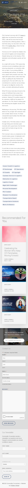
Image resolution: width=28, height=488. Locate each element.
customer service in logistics (12, 175)
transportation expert (10, 198)
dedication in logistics (10, 179)
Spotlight (14, 10)
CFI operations (19, 169)
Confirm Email (6, 384)
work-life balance (8, 204)
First (4, 361)
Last (3, 367)
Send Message (9, 423)
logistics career (8, 182)
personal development (10, 188)
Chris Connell (9, 21)
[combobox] (14, 464)
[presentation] (13, 417)
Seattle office (12, 46)
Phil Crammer (7, 191)
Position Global (15, 485)
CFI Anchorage (7, 169)
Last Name (5, 453)
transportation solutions (11, 201)
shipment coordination (10, 195)
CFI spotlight (16, 172)
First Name (5, 446)
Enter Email (6, 377)
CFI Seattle (6, 172)
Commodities (6, 461)
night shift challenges (10, 185)
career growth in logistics (11, 166)
